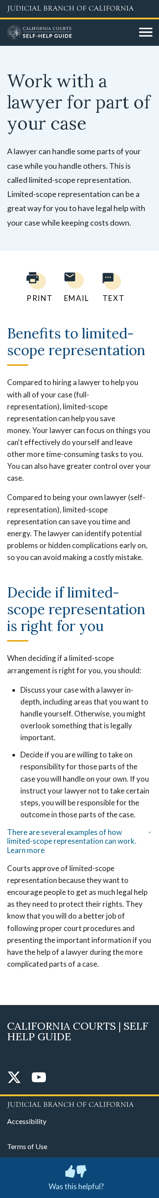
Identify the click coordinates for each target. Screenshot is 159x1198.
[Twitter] (14, 1078)
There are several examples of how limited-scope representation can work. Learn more (71, 841)
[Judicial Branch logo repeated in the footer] (79, 1103)
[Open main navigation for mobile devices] (145, 32)
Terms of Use (27, 1146)
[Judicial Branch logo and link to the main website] (79, 9)
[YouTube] (39, 1078)
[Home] (69, 32)
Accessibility (26, 1121)
